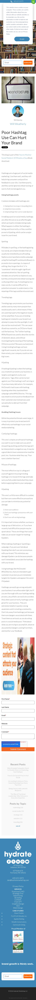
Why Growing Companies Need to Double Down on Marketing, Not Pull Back (18, 770)
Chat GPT (18, 902)
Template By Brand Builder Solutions (18, 998)
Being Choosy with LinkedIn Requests (18, 789)
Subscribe (28, 62)
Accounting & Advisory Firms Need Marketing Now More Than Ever (18, 783)
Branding (18, 898)
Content (18, 900)
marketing (18, 807)
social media (18, 811)
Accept (22, 39)
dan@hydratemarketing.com (18, 880)
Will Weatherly (18, 123)
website (18, 818)
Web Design (18, 908)
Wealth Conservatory (19, 922)
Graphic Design (18, 904)
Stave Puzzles (19, 913)
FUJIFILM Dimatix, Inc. (19, 916)
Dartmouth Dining (19, 925)
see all (18, 826)
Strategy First (18, 893)
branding (18, 822)
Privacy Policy (18, 886)
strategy (18, 815)
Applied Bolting (19, 919)
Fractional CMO (18, 891)
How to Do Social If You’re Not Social (18, 776)
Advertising (18, 895)
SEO (18, 906)
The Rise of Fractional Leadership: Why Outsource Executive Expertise (18, 796)
